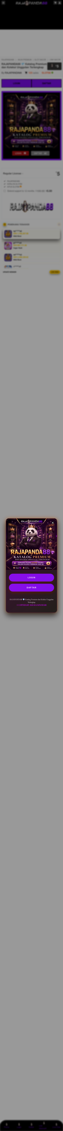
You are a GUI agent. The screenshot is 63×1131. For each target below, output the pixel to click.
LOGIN (31, 577)
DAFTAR (31, 587)
